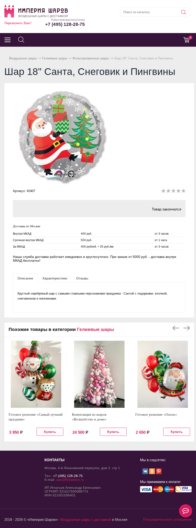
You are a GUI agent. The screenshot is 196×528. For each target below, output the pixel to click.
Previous (176, 328)
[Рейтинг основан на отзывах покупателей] (173, 192)
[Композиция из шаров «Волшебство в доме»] (99, 374)
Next (186, 328)
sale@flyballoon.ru (70, 480)
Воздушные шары (23, 58)
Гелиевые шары (54, 58)
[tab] (25, 278)
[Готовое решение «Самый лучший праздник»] (36, 374)
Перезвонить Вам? (17, 23)
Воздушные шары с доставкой (86, 519)
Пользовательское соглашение (167, 519)
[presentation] (25, 278)
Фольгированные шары (90, 58)
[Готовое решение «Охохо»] (162, 374)
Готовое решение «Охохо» (156, 414)
